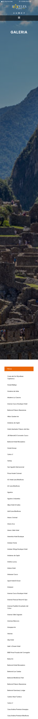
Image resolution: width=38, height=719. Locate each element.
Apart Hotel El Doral (13, 581)
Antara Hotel (11, 568)
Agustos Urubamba (13, 498)
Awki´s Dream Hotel (13, 646)
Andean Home (12, 543)
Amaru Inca (11, 524)
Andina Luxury (12, 562)
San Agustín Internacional (15, 467)
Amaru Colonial (12, 517)
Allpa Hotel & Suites (13, 505)
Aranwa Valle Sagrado (14, 614)
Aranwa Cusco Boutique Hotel (17, 404)
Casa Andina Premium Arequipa (17, 709)
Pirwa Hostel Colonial (14, 473)
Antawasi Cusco (12, 574)
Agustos (10, 492)
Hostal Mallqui (12, 385)
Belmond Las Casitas (14, 671)
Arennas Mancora (13, 621)
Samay (9, 461)
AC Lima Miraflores (13, 486)
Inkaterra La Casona (14, 397)
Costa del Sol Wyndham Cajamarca (15, 377)
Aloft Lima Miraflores (14, 511)
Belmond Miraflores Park (15, 678)
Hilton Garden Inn (13, 416)
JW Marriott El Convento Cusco (17, 435)
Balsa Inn (10, 659)
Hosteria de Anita (13, 391)
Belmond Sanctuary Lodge (16, 690)
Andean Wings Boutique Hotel (17, 549)
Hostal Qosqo (12, 448)
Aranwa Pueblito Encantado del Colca (17, 607)
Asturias (10, 633)
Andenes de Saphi (13, 423)
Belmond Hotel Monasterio (16, 442)
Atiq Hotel (10, 640)
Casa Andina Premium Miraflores (18, 715)
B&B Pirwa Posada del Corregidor (18, 652)
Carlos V (10, 454)
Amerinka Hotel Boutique (15, 536)
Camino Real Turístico (14, 697)
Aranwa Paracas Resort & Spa (17, 599)
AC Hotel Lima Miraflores (15, 479)
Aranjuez (10, 587)
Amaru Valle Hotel (13, 530)
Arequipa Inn (11, 627)
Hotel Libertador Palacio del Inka (18, 429)
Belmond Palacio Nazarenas (16, 410)
